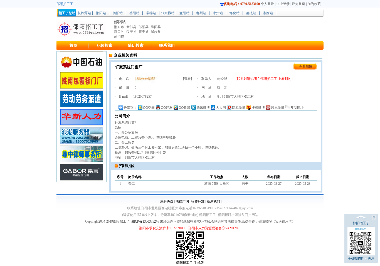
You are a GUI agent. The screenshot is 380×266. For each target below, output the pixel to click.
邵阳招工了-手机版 (190, 263)
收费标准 (197, 201)
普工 (131, 184)
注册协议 (166, 201)
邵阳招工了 (269, 79)
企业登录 (283, 4)
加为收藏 (314, 4)
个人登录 (267, 4)
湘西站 (268, 13)
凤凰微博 (277, 108)
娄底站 (251, 13)
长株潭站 (84, 13)
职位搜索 (104, 45)
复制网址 (297, 108)
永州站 (218, 13)
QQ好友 (166, 108)
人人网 (221, 108)
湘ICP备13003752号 (144, 221)
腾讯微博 (203, 108)
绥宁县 (131, 32)
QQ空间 (149, 108)
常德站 (151, 13)
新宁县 (144, 32)
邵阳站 (101, 13)
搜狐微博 (258, 108)
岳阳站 (134, 13)
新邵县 (131, 27)
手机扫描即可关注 (361, 258)
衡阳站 (118, 13)
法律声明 (182, 201)
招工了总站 (67, 13)
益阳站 (184, 13)
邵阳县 (144, 27)
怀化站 (235, 13)
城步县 (156, 32)
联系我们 (167, 45)
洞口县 (119, 32)
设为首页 (298, 4)
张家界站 (167, 13)
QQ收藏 (184, 108)
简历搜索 (136, 45)
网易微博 (238, 108)
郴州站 (201, 13)
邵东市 (119, 27)
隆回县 (156, 27)
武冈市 (119, 36)
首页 (73, 45)
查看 (187, 79)
